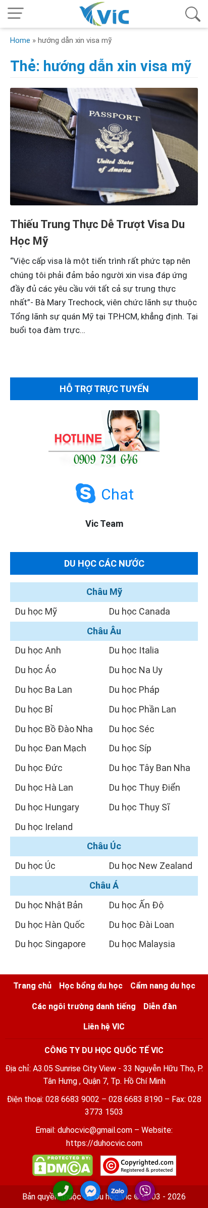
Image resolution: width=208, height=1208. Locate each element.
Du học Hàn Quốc (50, 924)
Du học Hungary (47, 807)
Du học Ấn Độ (136, 905)
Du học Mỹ (36, 611)
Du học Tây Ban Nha (149, 767)
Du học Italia (134, 650)
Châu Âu (104, 631)
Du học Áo (35, 670)
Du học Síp (130, 748)
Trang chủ (32, 986)
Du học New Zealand (150, 865)
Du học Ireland (44, 826)
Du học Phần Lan (142, 709)
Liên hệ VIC (104, 1026)
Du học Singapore (50, 944)
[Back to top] (193, 1192)
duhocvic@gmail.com (95, 1130)
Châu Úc (104, 846)
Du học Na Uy (136, 670)
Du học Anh (38, 650)
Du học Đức (39, 767)
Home (20, 40)
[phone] (63, 1191)
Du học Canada (139, 611)
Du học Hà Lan (44, 787)
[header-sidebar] (193, 14)
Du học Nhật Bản (49, 905)
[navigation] (15, 14)
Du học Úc (35, 865)
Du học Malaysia (142, 944)
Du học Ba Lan (43, 689)
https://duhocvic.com (104, 1143)
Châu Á (104, 885)
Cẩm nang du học (162, 986)
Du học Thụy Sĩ (139, 807)
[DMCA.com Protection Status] (62, 1167)
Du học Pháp (134, 689)
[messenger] (90, 1191)
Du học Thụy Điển (144, 787)
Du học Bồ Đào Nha (54, 729)
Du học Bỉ (34, 709)
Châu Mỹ (104, 591)
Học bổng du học (91, 986)
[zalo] (118, 1191)
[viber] (145, 1191)
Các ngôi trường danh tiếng (84, 1006)
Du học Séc (131, 729)
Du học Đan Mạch (50, 748)
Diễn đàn (160, 1006)
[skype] (85, 493)
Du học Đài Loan (141, 924)
